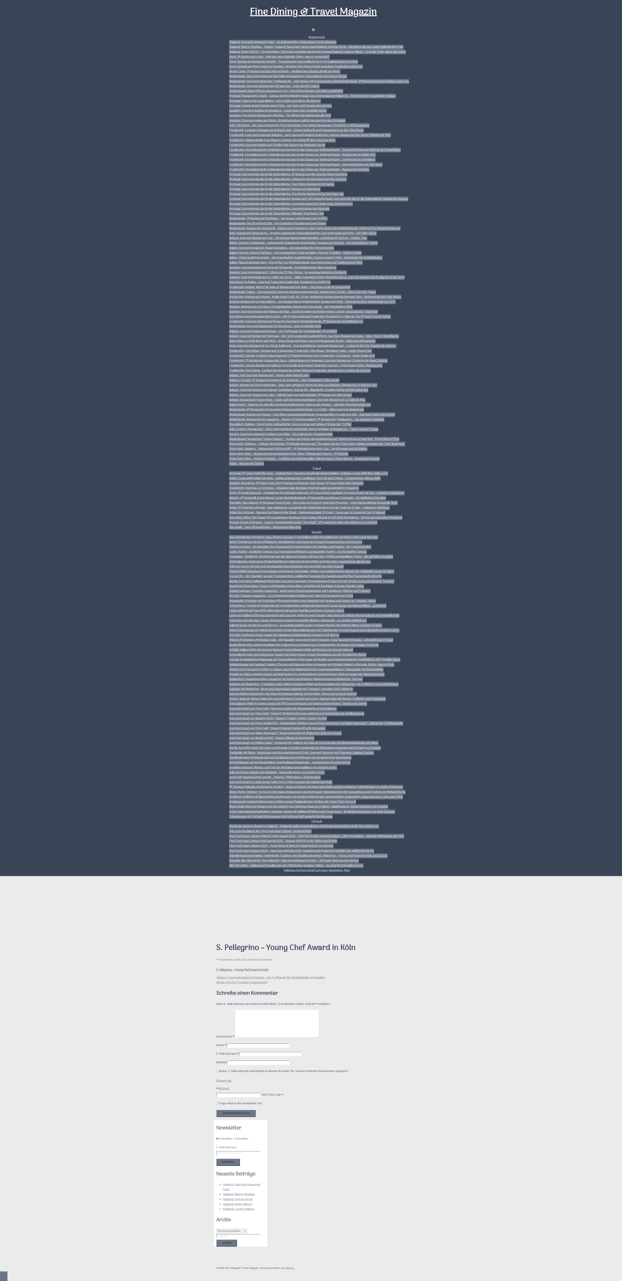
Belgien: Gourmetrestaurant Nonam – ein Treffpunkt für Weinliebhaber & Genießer (283, 331)
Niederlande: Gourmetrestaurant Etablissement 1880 (328, 262)
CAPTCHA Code (271, 1095)
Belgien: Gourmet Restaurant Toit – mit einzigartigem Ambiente (270, 238)
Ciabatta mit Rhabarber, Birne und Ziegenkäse (259, 689)
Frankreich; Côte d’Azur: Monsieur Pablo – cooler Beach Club (333, 351)
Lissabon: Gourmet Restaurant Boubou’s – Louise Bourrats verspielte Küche (278, 110)
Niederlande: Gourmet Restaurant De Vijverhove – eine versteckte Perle (275, 326)
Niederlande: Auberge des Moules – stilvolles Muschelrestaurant (329, 405)
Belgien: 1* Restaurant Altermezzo (329, 395)
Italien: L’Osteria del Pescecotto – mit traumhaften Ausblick (267, 257)
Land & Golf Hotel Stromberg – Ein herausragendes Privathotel (361, 517)
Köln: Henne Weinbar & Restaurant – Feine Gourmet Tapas (340, 429)
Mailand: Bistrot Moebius (239, 1194)
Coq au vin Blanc (383, 571)
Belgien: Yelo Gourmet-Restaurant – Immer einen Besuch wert (269, 375)
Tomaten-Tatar (328, 640)
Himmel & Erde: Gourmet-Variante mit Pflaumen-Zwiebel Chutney (331, 753)
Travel (316, 468)
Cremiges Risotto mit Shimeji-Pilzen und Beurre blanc (347, 625)
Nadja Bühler (225, 959)
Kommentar (225, 1036)
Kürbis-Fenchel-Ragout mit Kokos (351, 630)
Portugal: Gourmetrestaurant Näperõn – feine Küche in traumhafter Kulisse (346, 96)
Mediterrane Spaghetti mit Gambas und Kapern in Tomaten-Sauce (333, 601)
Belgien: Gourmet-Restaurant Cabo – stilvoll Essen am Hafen (268, 395)
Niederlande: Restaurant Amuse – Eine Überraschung (264, 414)
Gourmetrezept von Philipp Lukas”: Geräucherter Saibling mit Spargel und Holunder (283, 743)
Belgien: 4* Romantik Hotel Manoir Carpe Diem (259, 498)
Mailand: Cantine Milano (238, 1209)
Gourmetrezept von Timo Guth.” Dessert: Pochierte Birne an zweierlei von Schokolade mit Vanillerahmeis (296, 713)
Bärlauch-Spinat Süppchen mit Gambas (362, 806)
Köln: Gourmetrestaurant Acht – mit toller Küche (345, 233)
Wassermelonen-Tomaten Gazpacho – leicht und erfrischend (269, 591)
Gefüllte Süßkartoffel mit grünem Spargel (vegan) (261, 650)
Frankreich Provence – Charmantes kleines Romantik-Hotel (358, 503)
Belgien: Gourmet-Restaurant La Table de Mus (335, 400)
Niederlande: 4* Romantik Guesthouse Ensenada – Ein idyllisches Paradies (338, 498)
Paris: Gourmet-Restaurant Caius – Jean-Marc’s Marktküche (359, 336)
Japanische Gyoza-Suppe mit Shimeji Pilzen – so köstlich (350, 606)
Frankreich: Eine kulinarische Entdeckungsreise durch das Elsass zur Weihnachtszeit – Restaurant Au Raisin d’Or (302, 155)
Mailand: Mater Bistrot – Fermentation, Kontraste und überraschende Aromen (280, 52)
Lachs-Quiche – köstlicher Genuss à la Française (260, 552)
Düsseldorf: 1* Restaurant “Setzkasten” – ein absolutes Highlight (343, 419)
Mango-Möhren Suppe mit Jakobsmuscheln (356, 674)
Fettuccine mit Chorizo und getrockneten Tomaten (361, 581)
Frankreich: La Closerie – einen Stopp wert (347, 356)
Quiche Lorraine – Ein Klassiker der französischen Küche (266, 547)
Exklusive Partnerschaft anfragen (306, 870)
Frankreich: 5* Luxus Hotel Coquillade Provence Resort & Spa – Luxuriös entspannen (349, 493)
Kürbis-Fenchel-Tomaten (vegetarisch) (241, 982)
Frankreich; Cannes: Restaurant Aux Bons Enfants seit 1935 (352, 135)
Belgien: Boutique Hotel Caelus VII (299, 517)
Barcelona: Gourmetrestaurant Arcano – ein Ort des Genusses (269, 316)
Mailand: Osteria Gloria (238, 1199)
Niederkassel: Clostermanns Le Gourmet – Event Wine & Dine (359, 439)
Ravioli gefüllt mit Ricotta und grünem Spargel (323, 650)
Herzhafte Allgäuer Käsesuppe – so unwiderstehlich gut (331, 620)
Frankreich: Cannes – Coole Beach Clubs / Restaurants (347, 365)
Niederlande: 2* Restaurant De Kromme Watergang (263, 409)
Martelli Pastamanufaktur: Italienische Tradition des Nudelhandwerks (274, 856)
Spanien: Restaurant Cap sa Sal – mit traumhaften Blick (316, 307)
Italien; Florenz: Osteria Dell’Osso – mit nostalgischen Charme (269, 253)
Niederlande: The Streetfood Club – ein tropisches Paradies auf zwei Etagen (277, 223)
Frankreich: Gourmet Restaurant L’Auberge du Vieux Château (348, 360)
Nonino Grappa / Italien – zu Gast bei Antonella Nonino (328, 865)
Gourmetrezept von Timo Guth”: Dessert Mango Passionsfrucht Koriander (277, 728)
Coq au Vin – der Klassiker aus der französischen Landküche (268, 576)
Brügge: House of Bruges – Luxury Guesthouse (259, 522)
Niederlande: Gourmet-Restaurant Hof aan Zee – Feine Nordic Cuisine (274, 86)
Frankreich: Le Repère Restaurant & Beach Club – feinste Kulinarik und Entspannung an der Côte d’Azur (296, 130)
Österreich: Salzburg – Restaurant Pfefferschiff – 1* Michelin (268, 449)
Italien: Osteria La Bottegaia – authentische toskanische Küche (269, 243)
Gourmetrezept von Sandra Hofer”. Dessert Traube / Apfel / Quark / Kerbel (278, 718)
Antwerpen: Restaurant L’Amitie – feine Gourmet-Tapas (340, 292)
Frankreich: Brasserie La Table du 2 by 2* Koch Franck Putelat (350, 316)
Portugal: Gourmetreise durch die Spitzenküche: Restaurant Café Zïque (275, 199)
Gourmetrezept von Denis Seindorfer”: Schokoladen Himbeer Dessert (274, 723)
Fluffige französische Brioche (362, 576)
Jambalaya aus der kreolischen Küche (341, 654)
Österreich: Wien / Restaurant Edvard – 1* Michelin (315, 454)
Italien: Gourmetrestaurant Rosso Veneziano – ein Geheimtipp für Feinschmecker (281, 248)
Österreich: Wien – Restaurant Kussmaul (255, 454)
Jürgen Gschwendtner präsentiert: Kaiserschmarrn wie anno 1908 (359, 797)
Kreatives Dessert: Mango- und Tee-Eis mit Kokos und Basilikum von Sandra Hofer (283, 767)
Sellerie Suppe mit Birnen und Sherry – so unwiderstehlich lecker (271, 625)
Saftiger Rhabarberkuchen (319, 679)
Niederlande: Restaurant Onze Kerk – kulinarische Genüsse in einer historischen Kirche (285, 228)
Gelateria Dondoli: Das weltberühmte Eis (348, 851)
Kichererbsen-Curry (386, 630)
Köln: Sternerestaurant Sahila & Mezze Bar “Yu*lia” (318, 424)
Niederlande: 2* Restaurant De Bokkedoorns (334, 321)
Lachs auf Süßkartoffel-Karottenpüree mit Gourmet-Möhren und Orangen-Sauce (282, 615)
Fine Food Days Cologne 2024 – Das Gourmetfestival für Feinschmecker (276, 851)
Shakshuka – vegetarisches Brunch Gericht (323, 762)
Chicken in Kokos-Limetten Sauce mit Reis (256, 674)
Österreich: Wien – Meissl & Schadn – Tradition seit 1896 (266, 459)
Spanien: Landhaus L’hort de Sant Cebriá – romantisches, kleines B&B (335, 478)
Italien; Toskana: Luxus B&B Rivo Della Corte (359, 473)
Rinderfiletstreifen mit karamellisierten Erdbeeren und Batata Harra (273, 645)
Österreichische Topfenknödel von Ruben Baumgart (369, 787)
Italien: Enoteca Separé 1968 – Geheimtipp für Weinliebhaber (343, 257)
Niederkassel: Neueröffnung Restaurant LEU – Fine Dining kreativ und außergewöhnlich (286, 91)
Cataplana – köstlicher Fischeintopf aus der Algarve (262, 556)
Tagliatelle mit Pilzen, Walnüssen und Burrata (258, 753)
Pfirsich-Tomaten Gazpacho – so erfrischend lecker (262, 596)
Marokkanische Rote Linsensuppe (312, 669)
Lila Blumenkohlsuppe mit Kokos (357, 743)
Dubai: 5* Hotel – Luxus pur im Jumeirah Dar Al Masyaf (349, 512)
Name (221, 1045)
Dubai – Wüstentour (275, 527)
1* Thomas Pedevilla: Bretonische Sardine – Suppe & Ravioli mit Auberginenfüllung (282, 787)
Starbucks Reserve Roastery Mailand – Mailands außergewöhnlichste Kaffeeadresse (284, 826)
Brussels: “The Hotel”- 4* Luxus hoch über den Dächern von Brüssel (333, 522)
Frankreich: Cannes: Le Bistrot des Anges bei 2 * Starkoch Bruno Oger (274, 356)
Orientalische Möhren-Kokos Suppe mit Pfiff (257, 703)
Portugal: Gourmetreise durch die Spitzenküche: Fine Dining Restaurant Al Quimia (281, 184)
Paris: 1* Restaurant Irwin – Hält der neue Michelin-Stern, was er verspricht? (279, 57)
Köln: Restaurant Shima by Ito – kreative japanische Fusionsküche (271, 233)
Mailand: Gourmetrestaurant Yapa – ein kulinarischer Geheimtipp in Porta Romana (282, 42)
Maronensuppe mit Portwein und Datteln (354, 748)
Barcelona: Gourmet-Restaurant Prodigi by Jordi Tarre (369, 277)
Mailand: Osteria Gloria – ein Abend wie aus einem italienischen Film (359, 47)
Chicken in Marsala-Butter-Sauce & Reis (368, 664)
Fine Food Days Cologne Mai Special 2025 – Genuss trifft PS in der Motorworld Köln (283, 841)
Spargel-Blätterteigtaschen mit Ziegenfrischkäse (260, 694)
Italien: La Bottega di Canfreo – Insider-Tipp (339, 238)
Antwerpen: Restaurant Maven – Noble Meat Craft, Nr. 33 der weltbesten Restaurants (284, 297)
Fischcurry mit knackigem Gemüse (305, 674)
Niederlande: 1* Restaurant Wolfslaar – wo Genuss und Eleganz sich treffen (278, 218)
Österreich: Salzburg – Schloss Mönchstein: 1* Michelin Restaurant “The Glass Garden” (285, 444)
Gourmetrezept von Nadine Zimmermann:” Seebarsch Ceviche (326, 703)
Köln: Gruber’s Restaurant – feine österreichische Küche (265, 429)
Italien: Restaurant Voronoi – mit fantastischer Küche (343, 243)
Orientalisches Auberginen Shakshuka (253, 561)
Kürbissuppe (324, 816)
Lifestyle (316, 821)
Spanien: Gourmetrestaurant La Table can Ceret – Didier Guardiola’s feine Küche (281, 277)
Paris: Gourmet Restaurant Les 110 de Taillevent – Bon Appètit (269, 346)
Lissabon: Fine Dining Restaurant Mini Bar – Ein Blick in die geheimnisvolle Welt (280, 115)
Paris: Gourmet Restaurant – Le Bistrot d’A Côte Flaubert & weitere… (352, 346)
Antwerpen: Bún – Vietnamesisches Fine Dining (370, 297)
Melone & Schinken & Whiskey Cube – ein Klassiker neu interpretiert (273, 640)
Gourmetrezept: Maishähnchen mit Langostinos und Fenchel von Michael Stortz (353, 792)
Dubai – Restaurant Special (246, 463)
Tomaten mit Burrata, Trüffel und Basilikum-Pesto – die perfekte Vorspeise (344, 556)
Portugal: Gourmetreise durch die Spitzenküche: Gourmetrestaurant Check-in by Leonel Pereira (291, 204)
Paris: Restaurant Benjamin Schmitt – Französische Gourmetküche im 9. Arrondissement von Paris (293, 61)
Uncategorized (265, 959)
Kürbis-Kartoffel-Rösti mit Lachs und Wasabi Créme (263, 748)
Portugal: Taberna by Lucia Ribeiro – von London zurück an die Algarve (275, 101)
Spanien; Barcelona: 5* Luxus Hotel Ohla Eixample (331, 483)
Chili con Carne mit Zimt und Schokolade (255, 566)
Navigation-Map (339, 870)
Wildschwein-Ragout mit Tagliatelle (350, 571)
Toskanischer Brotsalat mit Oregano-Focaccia (348, 645)
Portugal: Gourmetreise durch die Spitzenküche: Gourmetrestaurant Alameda (279, 209)
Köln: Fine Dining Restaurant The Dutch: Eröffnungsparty (332, 125)
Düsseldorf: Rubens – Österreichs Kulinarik (257, 424)
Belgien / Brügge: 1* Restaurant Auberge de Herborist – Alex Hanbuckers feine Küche (284, 380)
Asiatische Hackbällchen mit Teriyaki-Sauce (372, 659)
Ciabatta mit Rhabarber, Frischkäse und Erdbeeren (262, 684)
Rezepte (317, 532)
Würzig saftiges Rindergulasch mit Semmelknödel (367, 615)
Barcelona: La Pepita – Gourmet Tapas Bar (256, 282)
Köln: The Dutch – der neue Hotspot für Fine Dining (262, 125)
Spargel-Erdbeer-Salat (322, 806)
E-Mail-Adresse (227, 1054)
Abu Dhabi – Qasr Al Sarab (246, 527)
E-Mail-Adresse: (226, 1147)
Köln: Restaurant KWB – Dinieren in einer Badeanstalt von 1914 (355, 302)
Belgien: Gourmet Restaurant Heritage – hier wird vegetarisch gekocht (274, 336)
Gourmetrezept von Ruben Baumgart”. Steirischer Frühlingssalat (361, 723)
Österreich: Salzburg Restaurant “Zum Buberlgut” (373, 444)
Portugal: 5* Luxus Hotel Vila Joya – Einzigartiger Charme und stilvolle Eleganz (280, 473)
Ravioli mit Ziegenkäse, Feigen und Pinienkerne (259, 586)
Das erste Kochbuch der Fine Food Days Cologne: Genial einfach (270, 831)
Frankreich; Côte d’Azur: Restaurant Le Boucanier (261, 351)
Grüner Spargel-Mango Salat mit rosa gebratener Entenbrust (269, 699)
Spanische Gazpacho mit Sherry (318, 635)
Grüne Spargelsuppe (242, 811)
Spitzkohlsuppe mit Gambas (247, 664)
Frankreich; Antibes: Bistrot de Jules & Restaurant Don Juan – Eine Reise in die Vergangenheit (289, 287)
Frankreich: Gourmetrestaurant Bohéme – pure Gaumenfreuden (271, 135)
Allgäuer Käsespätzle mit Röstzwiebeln (358, 669)
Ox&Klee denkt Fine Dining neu (359, 826)
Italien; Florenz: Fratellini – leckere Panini (335, 253)
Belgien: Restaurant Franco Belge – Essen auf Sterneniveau (267, 400)
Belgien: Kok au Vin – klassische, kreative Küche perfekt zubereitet (326, 390)
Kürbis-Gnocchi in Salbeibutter (248, 581)
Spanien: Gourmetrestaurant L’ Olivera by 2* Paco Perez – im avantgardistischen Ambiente (288, 272)
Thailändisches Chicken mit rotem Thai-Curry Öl (324, 802)
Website (221, 1062)
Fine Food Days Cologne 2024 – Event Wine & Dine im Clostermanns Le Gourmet (281, 846)
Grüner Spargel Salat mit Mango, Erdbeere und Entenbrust (347, 699)
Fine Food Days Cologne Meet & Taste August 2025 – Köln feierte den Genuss (279, 836)
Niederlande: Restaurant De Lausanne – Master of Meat (265, 419)
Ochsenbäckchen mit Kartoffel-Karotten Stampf (312, 566)
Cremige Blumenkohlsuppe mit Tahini (305, 630)
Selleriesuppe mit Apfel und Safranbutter (290, 816)
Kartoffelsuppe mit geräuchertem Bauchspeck (321, 757)
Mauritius (294, 527)
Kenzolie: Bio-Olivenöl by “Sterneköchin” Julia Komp (262, 860)
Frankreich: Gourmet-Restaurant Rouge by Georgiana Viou (267, 321)
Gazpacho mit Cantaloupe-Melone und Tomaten (339, 591)
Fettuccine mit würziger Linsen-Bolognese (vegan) (262, 620)
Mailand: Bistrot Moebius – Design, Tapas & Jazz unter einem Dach (272, 47)
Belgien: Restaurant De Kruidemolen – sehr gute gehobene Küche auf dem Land (280, 385)
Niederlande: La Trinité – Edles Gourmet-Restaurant (330, 409)
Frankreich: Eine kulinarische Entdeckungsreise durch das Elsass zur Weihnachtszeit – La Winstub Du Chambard (302, 159)
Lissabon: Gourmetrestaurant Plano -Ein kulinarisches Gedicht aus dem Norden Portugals (287, 120)
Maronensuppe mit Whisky (324, 664)
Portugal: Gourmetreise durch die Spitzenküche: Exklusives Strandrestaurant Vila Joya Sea (288, 179)
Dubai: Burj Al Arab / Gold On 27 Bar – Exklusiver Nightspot (352, 507)
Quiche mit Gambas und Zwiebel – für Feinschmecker (337, 547)
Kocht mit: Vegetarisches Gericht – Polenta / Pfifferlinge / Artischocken (275, 777)
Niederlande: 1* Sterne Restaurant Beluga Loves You (375, 81)
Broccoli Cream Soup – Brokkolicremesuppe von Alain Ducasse (354, 811)
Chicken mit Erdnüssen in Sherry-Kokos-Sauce (259, 669)
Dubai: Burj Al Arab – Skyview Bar (250, 512)
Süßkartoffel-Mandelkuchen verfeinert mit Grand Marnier (340, 537)
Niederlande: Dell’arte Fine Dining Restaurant (371, 228)
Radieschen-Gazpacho (243, 679)
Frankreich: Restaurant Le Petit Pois (307, 282)
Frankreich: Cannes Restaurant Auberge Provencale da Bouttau (270, 365)
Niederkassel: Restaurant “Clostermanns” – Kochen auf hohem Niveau (274, 439)
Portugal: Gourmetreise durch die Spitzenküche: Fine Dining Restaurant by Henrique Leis (286, 194)
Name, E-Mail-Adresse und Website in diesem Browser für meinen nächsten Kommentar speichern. (284, 1071)
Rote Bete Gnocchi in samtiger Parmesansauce (298, 581)
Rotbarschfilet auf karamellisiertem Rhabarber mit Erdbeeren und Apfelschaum (346, 684)
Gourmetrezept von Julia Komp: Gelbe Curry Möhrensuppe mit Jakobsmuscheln (280, 782)
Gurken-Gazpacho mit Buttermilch (280, 679)
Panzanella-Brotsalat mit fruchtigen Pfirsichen (259, 601)
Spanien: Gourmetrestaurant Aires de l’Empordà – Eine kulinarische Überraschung (282, 267)
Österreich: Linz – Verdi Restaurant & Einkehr (337, 449)
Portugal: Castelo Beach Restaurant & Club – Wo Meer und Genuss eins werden (280, 106)
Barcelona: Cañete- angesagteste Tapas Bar (349, 311)
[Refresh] (222, 1088)
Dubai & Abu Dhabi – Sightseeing (293, 512)
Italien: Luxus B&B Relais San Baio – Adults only (259, 478)
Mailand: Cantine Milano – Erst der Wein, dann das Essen (369, 52)
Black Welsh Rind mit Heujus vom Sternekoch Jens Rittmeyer (268, 806)
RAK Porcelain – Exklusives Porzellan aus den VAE (261, 865)
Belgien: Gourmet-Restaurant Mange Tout (256, 390)
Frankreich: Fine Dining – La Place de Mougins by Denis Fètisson (270, 370)
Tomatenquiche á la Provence (343, 542)
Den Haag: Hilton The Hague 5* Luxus (253, 517)
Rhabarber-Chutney (350, 679)
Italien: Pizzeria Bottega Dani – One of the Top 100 (261, 262)
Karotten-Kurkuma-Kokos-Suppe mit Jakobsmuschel (263, 635)
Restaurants (317, 37)
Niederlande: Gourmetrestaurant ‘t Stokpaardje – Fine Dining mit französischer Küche (285, 81)
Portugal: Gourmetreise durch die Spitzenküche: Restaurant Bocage (364, 199)
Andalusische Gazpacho (244, 802)
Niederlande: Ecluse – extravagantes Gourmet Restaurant (266, 292)
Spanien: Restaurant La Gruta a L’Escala (255, 307)
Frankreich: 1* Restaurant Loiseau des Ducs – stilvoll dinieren (269, 360)
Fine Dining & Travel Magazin (313, 12)
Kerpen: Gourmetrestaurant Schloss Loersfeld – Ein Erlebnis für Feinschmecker (281, 434)
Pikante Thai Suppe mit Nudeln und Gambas (316, 659)
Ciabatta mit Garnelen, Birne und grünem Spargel (324, 694)
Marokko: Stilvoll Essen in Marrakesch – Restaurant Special (341, 459)
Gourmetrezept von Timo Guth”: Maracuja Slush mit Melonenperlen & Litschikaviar (283, 708)
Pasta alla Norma (359, 561)
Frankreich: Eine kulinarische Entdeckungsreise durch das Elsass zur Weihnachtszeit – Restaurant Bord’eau (299, 169)
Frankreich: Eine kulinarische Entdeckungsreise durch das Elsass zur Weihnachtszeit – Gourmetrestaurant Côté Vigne (305, 164)
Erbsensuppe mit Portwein (246, 816)
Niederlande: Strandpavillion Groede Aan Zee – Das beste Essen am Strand (347, 414)
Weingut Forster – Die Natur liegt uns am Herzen (327, 860)
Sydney (290, 1268)
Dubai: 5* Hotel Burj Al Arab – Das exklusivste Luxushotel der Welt (271, 507)
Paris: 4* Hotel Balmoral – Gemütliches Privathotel (261, 493)
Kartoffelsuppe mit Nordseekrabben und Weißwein (262, 762)
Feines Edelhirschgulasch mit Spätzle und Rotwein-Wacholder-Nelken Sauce (278, 571)
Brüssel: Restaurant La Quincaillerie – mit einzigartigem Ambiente (271, 302)
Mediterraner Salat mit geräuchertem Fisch (324, 596)
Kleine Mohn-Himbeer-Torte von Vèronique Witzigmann (265, 792)
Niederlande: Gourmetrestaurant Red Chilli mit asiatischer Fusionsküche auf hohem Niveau (288, 76)
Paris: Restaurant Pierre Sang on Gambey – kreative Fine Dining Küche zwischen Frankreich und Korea (296, 66)
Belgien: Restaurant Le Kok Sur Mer (354, 385)
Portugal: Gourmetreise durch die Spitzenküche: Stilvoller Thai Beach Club (276, 213)
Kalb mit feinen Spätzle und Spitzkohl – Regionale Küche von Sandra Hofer (277, 772)
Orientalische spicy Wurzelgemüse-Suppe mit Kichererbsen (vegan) (273, 654)
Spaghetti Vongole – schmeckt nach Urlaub (365, 640)
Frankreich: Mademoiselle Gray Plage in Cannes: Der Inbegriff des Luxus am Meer (282, 140)
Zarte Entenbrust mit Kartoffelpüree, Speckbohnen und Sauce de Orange (276, 542)
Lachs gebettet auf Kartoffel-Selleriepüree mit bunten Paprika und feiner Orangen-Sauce (286, 610)
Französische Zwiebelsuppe (325, 576)
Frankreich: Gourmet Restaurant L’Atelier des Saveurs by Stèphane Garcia (277, 145)
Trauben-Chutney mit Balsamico (286, 664)
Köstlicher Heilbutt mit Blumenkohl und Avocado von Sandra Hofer (272, 797)
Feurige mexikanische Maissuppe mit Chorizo (258, 659)
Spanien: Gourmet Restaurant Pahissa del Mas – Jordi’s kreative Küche (275, 311)
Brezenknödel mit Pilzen (312, 748)
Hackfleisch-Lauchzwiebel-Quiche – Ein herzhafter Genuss (329, 552)
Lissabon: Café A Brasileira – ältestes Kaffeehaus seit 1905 (366, 836)
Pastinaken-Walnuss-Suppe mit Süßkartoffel (285, 811)
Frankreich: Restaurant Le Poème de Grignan (341, 370)
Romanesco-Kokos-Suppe (276, 802)
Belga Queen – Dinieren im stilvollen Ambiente (258, 405)
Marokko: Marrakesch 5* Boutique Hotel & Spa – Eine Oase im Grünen (274, 503)
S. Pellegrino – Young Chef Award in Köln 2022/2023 (353, 856)
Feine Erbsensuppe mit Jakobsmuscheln (255, 630)
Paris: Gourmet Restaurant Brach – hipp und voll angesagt (337, 341)
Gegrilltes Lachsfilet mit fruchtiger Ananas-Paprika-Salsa (327, 586)
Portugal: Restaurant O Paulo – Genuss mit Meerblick (263, 96)
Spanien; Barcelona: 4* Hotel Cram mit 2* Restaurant (264, 483)
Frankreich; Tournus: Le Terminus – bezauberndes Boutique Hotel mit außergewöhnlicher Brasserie (294, 488)
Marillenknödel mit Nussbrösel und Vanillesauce (260, 757)
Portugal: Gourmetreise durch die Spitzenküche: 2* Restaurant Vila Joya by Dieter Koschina (288, 174)
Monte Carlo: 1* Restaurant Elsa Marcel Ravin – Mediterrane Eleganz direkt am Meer (284, 71)
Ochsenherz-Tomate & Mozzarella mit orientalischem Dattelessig (271, 606)
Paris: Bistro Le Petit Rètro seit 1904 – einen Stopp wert (264, 341)
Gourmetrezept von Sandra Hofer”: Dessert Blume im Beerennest (271, 738)
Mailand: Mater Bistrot (237, 1204)
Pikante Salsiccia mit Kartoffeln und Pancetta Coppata (313, 561)
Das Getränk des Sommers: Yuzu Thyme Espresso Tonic (265, 537)
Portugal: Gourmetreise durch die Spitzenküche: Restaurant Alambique (274, 189)
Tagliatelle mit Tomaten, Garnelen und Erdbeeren (321, 689)
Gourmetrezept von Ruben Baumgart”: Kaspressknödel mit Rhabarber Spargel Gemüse (285, 733)
